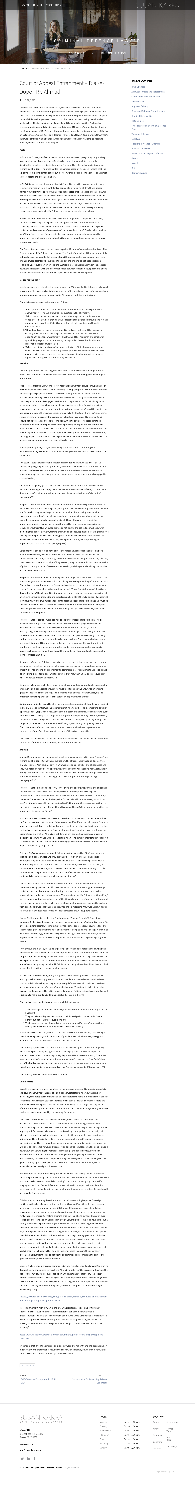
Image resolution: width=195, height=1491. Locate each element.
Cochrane (157, 1441)
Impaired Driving (139, 106)
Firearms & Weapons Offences (145, 143)
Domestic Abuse (139, 172)
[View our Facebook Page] (35, 1459)
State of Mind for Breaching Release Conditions (89, 1381)
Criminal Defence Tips (142, 116)
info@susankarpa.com (30, 1450)
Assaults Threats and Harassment (148, 91)
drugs (68, 161)
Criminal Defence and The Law (146, 96)
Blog (28, 69)
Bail (133, 168)
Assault (135, 163)
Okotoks (157, 1448)
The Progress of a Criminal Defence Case (148, 127)
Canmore (157, 1435)
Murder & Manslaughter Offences (147, 153)
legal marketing (162, 1472)
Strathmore (170, 1422)
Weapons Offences (140, 134)
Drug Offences (27, 1365)
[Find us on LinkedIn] (28, 1459)
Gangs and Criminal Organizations (148, 111)
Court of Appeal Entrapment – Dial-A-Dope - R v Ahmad (52, 69)
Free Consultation (50, 5)
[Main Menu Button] (187, 5)
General (135, 158)
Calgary (156, 1422)
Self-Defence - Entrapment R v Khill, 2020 (39, 1381)
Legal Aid (135, 138)
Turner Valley (169, 1429)
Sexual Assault (138, 101)
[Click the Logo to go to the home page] (157, 5)
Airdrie (156, 1428)
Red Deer (168, 1438)
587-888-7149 (28, 5)
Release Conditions (140, 148)
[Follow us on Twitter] (22, 1459)
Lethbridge (170, 1446)
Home (22, 69)
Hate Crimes (137, 120)
